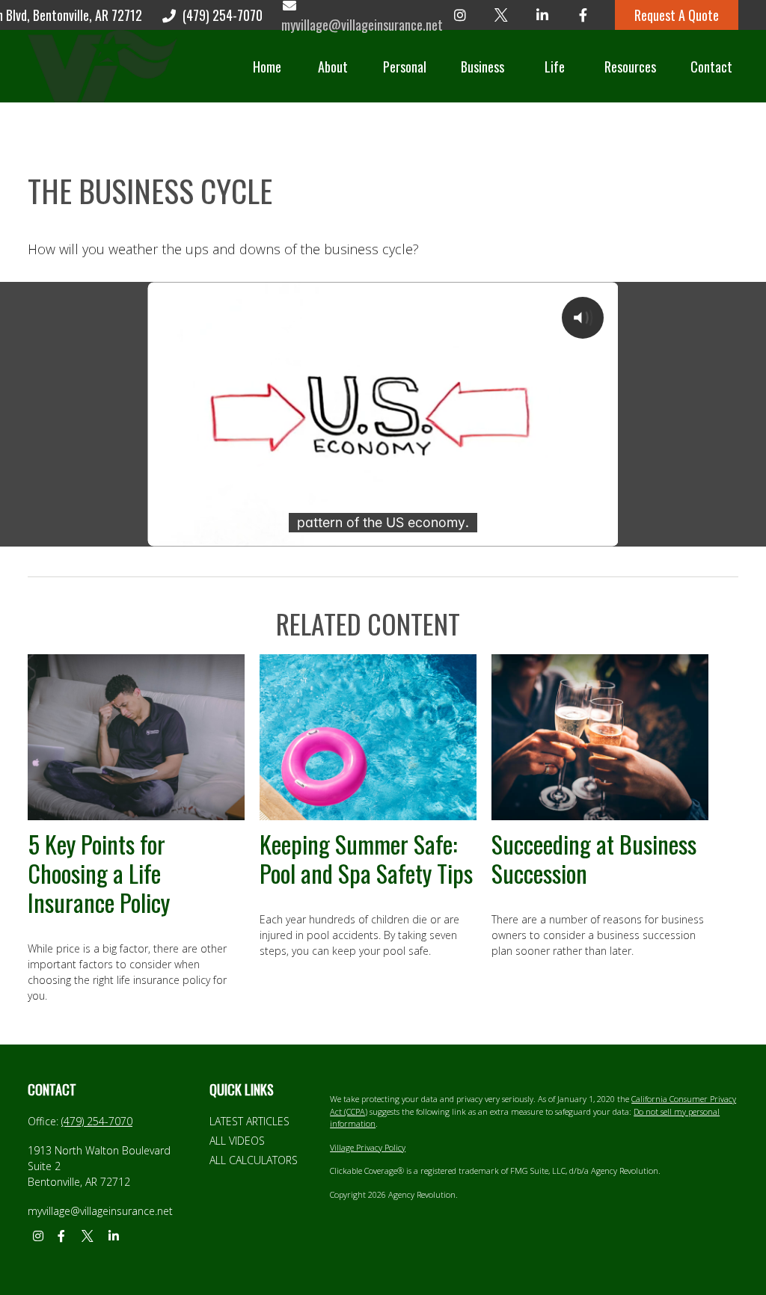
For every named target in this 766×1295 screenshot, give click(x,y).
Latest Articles (249, 1121)
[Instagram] (460, 15)
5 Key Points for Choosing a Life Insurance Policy (99, 872)
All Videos (237, 1140)
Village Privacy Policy (367, 1147)
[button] (267, 66)
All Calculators (253, 1160)
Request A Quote (676, 15)
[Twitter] (501, 15)
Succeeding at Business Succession (593, 857)
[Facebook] (583, 15)
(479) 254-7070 (223, 15)
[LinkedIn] (542, 15)
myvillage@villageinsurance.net (100, 1211)
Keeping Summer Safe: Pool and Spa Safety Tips (366, 857)
